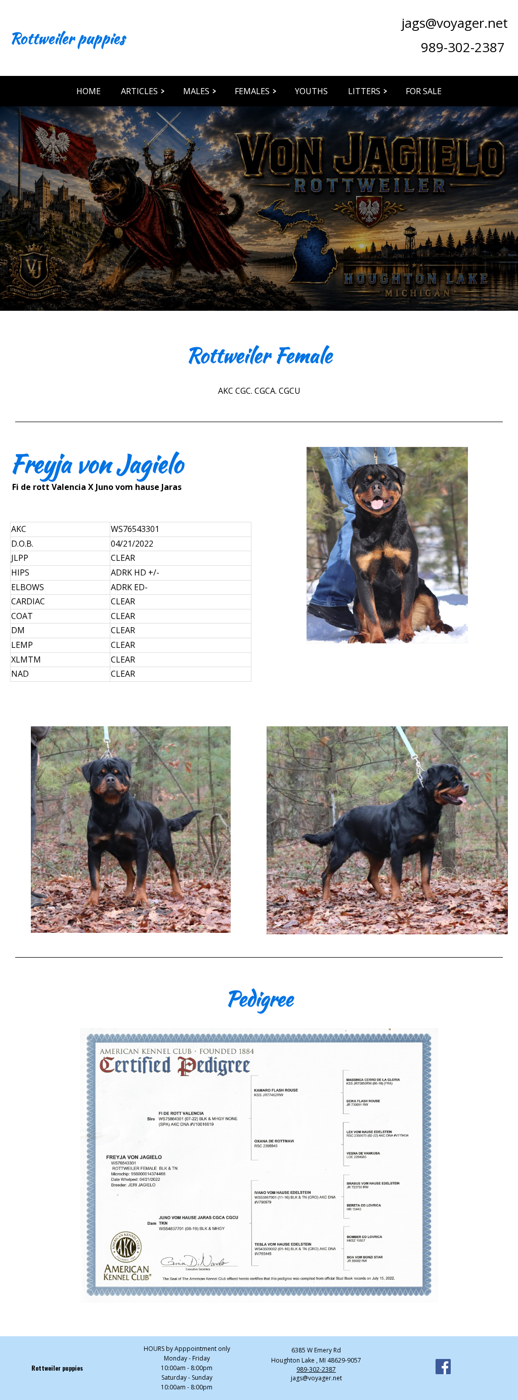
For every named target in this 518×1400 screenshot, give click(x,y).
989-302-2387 (463, 47)
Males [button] (196, 91)
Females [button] (252, 91)
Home (88, 91)
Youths (311, 91)
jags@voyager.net (455, 23)
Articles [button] (139, 91)
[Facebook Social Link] (443, 1368)
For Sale (424, 91)
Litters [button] (364, 91)
